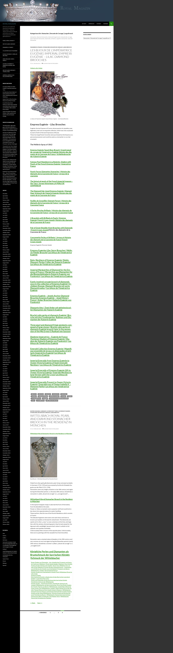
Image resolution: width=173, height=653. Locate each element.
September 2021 (7, 312)
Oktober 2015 (6, 455)
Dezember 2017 (6, 403)
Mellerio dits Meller (36, 68)
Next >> (39, 603)
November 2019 (6, 358)
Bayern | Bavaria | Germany (38, 411)
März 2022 (5, 299)
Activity (84, 23)
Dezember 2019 (6, 355)
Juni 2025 (5, 215)
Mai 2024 (5, 243)
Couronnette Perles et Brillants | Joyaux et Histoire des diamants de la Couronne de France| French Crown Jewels (50, 239)
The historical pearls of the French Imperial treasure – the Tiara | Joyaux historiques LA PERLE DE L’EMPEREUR (51, 183)
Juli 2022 (5, 291)
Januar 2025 (6, 226)
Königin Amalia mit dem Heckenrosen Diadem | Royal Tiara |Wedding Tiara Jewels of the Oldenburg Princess (51, 565)
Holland (4, 549)
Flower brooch (36, 398)
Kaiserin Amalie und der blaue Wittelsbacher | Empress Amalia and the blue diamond (51, 593)
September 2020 (7, 338)
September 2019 (7, 362)
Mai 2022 (5, 295)
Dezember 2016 (6, 427)
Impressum (91, 23)
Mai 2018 (5, 394)
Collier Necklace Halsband (10, 50)
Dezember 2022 (6, 280)
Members (105, 23)
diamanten (56, 394)
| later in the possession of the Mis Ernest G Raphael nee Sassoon (51, 328)
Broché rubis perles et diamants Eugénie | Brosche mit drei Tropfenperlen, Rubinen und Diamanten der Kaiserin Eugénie (51, 317)
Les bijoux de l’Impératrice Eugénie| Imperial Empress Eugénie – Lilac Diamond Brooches (51, 55)
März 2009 (5, 511)
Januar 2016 (6, 448)
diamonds (64, 394)
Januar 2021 (6, 329)
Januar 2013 (6, 505)
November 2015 (6, 453)
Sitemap (4, 563)
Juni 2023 (5, 267)
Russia (4, 561)
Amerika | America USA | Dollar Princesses (8, 75)
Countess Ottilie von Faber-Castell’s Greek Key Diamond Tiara (9, 88)
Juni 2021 (5, 319)
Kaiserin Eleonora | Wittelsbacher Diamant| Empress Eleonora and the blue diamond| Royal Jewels (51, 590)
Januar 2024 (6, 252)
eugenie (63, 396)
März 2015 (5, 468)
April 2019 (5, 373)
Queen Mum (6, 559)
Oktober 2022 (6, 284)
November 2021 (6, 308)
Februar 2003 (6, 524)
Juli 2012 (5, 509)
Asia (4, 533)
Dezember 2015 (6, 450)
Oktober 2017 (6, 407)
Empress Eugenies (54, 396)
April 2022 (5, 297)
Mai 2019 (5, 371)
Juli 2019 (5, 366)
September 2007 (7, 515)
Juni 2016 (5, 438)
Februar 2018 (6, 399)
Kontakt (99, 23)
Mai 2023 (5, 269)
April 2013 (5, 500)
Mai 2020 (5, 347)
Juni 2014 (5, 476)
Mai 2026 (5, 193)
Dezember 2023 (6, 254)
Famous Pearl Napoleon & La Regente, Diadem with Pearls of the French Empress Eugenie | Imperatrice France (50, 164)
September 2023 (7, 260)
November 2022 (6, 282)
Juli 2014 (5, 474)
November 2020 (6, 334)
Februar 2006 (6, 522)
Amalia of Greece (36, 575)
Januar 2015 (6, 470)
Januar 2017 (6, 425)
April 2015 (5, 466)
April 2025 (5, 219)
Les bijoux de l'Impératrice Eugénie (59, 398)
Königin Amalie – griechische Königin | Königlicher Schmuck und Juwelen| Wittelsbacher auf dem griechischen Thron (49, 584)
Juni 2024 (5, 241)
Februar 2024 (6, 250)
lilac (33, 400)
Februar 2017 (6, 422)
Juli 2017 (5, 414)
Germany (5, 540)
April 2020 (5, 349)
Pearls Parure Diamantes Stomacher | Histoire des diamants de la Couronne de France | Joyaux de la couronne (50, 173)
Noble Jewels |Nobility (9, 40)
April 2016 (5, 442)
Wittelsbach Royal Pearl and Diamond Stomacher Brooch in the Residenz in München (51, 420)
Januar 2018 (6, 401)
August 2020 (6, 340)
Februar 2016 (6, 446)
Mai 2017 (5, 418)
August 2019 (6, 364)
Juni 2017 (5, 416)
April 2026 (5, 195)
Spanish (4, 565)
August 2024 (6, 237)
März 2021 (5, 325)
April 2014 (5, 481)
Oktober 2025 (6, 206)
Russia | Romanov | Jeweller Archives (10, 54)
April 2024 (5, 245)
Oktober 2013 (6, 489)
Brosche (41, 394)
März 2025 (5, 221)
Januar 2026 (6, 202)
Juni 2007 (5, 520)
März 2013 (5, 502)
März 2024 (5, 247)
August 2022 (6, 288)
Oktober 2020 (6, 336)
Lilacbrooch (40, 400)
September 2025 (7, 208)
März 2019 (5, 375)
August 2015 (6, 459)
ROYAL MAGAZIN (9, 24)
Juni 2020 (5, 345)
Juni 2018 (5, 392)
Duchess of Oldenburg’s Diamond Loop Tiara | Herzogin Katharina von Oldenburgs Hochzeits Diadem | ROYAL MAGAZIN (9, 136)
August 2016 (6, 435)
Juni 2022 (5, 293)
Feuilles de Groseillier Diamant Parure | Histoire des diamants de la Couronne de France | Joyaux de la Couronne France (50, 203)
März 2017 (5, 420)
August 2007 (6, 517)
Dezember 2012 (6, 507)
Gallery (4, 537)
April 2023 (5, 271)
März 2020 (5, 351)
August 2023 (6, 262)
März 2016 (5, 444)
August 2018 (6, 390)
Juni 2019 (5, 368)
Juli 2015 (5, 461)
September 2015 (7, 457)
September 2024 (7, 234)
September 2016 (7, 433)
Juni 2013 (5, 498)
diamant (48, 394)
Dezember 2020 (6, 332)
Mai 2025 (5, 217)
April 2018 (5, 396)
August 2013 (6, 494)
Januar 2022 (6, 304)
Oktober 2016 (6, 431)
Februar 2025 (6, 224)
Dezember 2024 (6, 228)
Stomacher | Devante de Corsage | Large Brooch (57, 47)
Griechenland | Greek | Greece (8, 59)
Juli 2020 (5, 342)
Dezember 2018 (6, 381)
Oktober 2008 (6, 513)
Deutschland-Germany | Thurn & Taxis (9, 71)
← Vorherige (42, 612)
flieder (70, 396)
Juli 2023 (5, 265)
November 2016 (6, 429)
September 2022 (7, 286)
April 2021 (5, 323)
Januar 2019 (6, 379)
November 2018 (6, 383)
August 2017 (6, 412)
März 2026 (5, 198)
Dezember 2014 (6, 472)
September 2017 (7, 409)
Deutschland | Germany (9, 44)
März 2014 (5, 483)
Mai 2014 (5, 479)
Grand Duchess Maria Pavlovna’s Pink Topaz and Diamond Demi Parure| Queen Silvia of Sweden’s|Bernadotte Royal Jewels (10, 106)
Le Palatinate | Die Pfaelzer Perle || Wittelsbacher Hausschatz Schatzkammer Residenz (50, 597)
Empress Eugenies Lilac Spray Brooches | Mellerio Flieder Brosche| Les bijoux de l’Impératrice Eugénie (51, 252)
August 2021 (6, 314)
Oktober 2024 (6, 232)
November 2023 (6, 256)
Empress (34, 396)
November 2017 (6, 405)
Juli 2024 (5, 239)
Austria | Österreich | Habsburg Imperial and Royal (9, 65)
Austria (4, 535)
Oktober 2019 (6, 360)
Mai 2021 (5, 321)
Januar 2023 (6, 278)
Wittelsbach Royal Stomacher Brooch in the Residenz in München (51, 433)
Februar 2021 (6, 327)
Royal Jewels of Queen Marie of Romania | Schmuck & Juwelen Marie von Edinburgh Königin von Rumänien (10, 154)
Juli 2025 (5, 213)
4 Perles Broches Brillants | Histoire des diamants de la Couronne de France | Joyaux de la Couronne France (51, 211)
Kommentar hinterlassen (50, 63)
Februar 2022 (6, 301)
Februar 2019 (6, 377)
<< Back (32, 603)
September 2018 (7, 388)
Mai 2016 (5, 440)
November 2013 (6, 487)
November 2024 (6, 230)
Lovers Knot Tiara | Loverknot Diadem (58, 411)
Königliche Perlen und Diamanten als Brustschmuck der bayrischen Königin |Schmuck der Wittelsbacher (50, 554)
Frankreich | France (36, 47)
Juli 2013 (5, 496)
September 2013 (7, 492)
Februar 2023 (6, 275)
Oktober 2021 (6, 310)
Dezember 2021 (6, 306)
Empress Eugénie (43, 396)
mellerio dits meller (51, 400)
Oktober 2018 (6, 386)
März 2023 (5, 273)
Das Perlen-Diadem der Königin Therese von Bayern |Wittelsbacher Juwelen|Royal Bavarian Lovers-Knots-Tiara (51, 586)
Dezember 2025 (6, 204)
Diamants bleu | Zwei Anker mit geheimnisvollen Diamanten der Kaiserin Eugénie (50, 308)
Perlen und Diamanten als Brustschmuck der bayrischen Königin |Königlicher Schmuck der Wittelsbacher (49, 581)
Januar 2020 (6, 353)
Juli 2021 (5, 316)
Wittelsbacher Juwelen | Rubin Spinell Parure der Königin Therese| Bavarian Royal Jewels (51, 589)
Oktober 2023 (6, 258)
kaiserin (45, 398)
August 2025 (6, 211)
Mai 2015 (5, 463)
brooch (34, 394)
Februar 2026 (6, 200)
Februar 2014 (6, 485)
